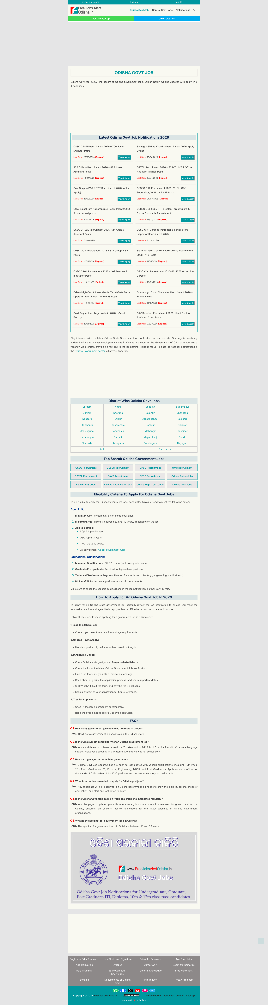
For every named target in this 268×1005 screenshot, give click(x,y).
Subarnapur (182, 406)
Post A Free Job (184, 979)
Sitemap (190, 995)
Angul (118, 406)
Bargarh (87, 406)
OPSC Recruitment (150, 467)
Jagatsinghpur (150, 419)
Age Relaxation (84, 965)
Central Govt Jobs (162, 10)
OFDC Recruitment (150, 476)
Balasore (182, 419)
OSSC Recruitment (85, 467)
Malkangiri (150, 431)
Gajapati (182, 425)
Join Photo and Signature (117, 959)
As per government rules (111, 549)
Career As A (150, 965)
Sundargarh (150, 443)
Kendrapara (118, 425)
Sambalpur (165, 449)
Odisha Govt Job (139, 10)
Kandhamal (118, 431)
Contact (180, 995)
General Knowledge (151, 970)
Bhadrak (150, 406)
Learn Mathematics (184, 965)
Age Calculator (184, 959)
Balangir (150, 412)
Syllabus (117, 965)
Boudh (182, 437)
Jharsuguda (87, 431)
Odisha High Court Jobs (150, 484)
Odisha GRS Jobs (182, 484)
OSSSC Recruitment (118, 467)
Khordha (118, 412)
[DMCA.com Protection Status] (131, 998)
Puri (102, 449)
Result (178, 2)
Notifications (183, 10)
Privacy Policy (153, 995)
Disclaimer (168, 995)
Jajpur (118, 419)
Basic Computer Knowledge (117, 972)
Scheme (84, 979)
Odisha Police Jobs (182, 476)
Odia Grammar (84, 970)
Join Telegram (167, 18)
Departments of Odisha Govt (117, 981)
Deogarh (87, 419)
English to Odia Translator (84, 959)
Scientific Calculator (151, 959)
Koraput (150, 425)
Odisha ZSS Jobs (85, 484)
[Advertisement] (134, 44)
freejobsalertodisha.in (105, 995)
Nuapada (87, 443)
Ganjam (87, 412)
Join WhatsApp (101, 18)
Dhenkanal (182, 412)
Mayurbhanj (150, 437)
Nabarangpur (87, 437)
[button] (261, 941)
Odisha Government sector (90, 351)
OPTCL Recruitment (86, 476)
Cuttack (118, 437)
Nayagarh (182, 443)
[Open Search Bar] (195, 10)
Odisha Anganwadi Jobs (118, 484)
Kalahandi (87, 425)
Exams (134, 2)
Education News (90, 2)
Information (150, 979)
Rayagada (118, 443)
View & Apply (124, 157)
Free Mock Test (183, 970)
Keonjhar (182, 431)
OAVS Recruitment (118, 476)
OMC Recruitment (182, 467)
